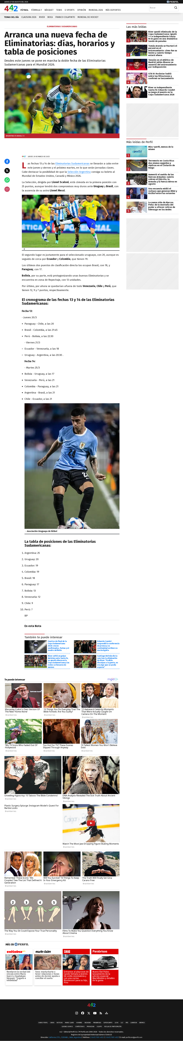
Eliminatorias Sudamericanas (72, 163)
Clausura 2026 (28, 17)
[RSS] (101, 1013)
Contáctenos (79, 1026)
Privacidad (90, 1026)
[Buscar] (175, 7)
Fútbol (24, 10)
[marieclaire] (47, 952)
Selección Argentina (79, 171)
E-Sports (69, 10)
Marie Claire (69, 1023)
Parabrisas (97, 1023)
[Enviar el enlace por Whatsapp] (7, 180)
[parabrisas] (104, 952)
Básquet (48, 10)
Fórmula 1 (36, 10)
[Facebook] (82, 1013)
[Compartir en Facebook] (7, 161)
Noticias (60, 1023)
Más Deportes (113, 10)
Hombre (79, 1023)
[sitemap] (106, 1013)
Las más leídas (136, 27)
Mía (127, 1023)
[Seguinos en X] (88, 1013)
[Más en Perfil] (21, 944)
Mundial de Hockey (88, 17)
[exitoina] (19, 952)
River (42, 17)
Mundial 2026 (96, 10)
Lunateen (133, 1023)
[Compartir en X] (7, 170)
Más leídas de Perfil (139, 142)
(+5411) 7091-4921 (97, 1037)
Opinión (81, 10)
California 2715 (54, 1037)
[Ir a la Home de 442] (11, 10)
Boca (50, 17)
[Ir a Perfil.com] (173, 2)
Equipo (99, 1026)
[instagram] (76, 1013)
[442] (91, 1005)
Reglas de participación (112, 1026)
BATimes (142, 1023)
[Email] (7, 189)
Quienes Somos (67, 1026)
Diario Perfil (43, 1023)
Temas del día (11, 17)
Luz (122, 1023)
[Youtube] (94, 1013)
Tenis (59, 10)
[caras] (76, 952)
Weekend (88, 1023)
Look (116, 1023)
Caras (52, 1023)
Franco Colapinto (65, 17)
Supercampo (107, 1023)
